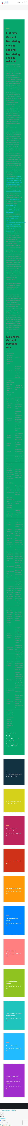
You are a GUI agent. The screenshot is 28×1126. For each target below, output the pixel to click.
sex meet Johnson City (15, 191)
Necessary (3, 1120)
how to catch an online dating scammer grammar (13, 218)
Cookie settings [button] (6, 1110)
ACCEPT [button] (14, 1110)
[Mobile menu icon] (25, 2)
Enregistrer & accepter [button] (5, 1125)
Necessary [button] (2, 1118)
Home (11, 212)
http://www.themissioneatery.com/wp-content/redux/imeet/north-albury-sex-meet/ (16, 224)
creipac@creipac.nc (16, 743)
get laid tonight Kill (14, 199)
